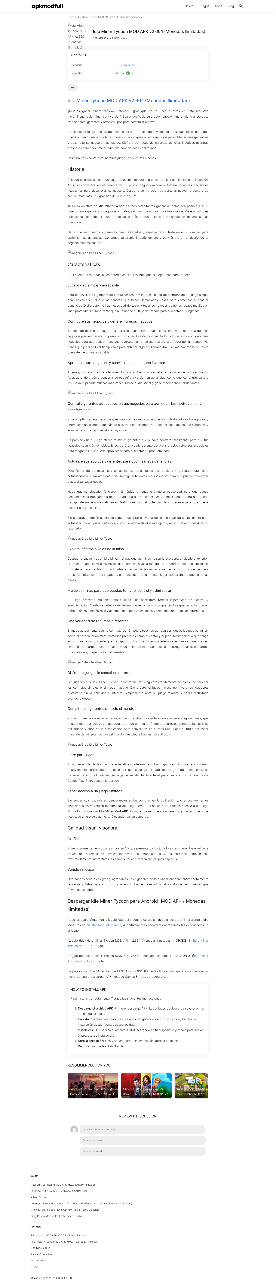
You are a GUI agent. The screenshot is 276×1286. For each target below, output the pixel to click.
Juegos (204, 6)
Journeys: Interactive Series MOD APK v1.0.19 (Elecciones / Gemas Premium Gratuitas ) (81, 1203)
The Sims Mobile (40, 1247)
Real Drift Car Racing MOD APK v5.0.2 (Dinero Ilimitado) (63, 1184)
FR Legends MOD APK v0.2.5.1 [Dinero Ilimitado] (59, 1235)
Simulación (127, 65)
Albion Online (39, 1197)
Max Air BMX (38, 1260)
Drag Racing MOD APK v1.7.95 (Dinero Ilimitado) (58, 1216)
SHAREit (36, 1266)
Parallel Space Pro (41, 1254)
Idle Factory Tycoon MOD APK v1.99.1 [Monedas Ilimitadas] (65, 1241)
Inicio (189, 6)
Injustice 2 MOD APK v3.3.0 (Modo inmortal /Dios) (59, 1190)
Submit (197, 1161)
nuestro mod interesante (104, 925)
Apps (218, 6)
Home (71, 16)
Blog (231, 6)
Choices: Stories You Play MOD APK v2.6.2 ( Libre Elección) (65, 1209)
